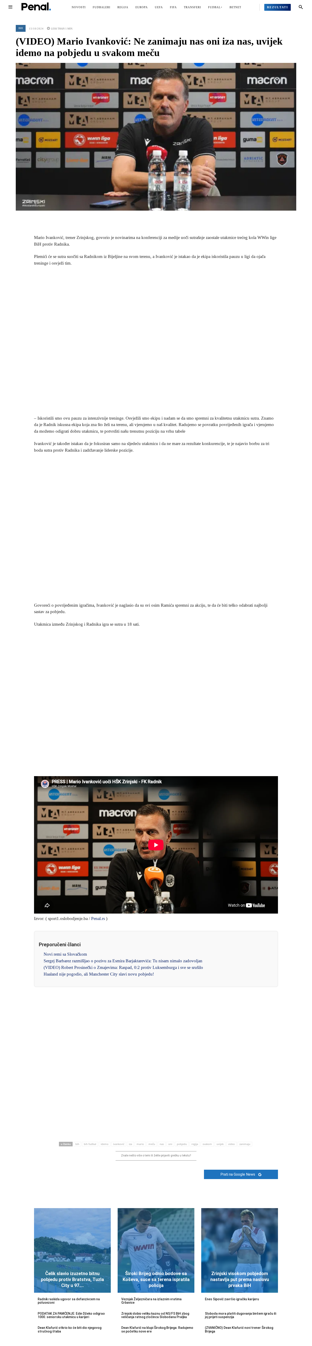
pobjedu (182, 1144)
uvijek (220, 1144)
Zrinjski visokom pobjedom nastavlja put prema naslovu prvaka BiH (239, 1279)
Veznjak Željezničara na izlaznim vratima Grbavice (151, 1300)
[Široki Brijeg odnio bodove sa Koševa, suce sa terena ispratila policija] (156, 1250)
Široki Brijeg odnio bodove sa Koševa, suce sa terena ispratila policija (156, 1279)
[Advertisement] (156, 341)
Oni (170, 1144)
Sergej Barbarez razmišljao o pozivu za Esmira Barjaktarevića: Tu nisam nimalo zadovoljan (123, 960)
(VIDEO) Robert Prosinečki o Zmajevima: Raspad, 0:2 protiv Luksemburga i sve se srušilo (123, 967)
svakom (207, 1144)
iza (130, 1144)
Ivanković (118, 1144)
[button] (300, 7)
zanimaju (244, 1144)
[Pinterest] (156, 217)
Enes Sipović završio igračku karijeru (232, 1299)
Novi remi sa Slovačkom (65, 954)
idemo (104, 1144)
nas (162, 1144)
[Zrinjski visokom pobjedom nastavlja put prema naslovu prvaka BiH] (239, 1250)
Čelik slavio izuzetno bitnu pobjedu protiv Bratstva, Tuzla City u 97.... (72, 1279)
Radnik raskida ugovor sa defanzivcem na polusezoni (69, 1300)
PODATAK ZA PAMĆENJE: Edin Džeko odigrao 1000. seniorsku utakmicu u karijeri (71, 1315)
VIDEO (231, 1144)
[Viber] (177, 217)
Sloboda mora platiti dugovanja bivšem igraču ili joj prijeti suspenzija (240, 1315)
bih (77, 1144)
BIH (21, 28)
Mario (140, 1144)
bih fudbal (90, 1144)
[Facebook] (135, 217)
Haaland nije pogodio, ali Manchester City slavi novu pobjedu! (99, 974)
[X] (145, 217)
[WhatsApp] (166, 217)
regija (194, 1144)
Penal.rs (98, 918)
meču (151, 1144)
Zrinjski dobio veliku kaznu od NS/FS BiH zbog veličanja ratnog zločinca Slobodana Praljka (155, 1315)
